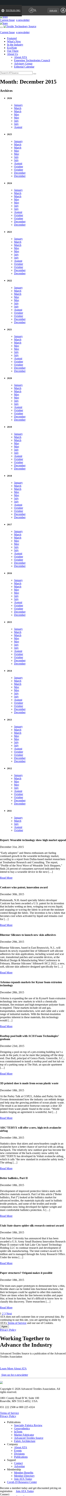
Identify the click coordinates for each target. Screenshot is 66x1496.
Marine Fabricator (24, 1434)
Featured (12, 38)
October (18, 166)
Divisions (19, 1453)
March (17, 108)
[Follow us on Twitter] (22, 1494)
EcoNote (12, 47)
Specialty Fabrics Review (28, 1425)
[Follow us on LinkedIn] (19, 1494)
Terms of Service (17, 1322)
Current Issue (7, 20)
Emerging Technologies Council (32, 60)
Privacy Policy (8, 1329)
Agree (4, 1326)
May (16, 114)
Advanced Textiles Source (28, 1437)
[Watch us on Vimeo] (26, 1494)
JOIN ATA (53, 11)
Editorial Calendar (24, 66)
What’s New (14, 41)
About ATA (20, 57)
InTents (18, 1431)
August (18, 127)
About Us (12, 54)
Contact (18, 1463)
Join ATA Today (23, 1478)
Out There (12, 50)
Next (9, 1313)
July (16, 120)
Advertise (19, 1466)
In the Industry (15, 44)
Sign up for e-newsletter (14, 1374)
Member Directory (24, 1475)
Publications (21, 1456)
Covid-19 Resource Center (22, 1482)
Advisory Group (23, 63)
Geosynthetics (22, 1428)
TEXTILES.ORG (13, 10)
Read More (6, 877)
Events (18, 1450)
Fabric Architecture (24, 1441)
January (18, 105)
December (20, 172)
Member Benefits (23, 1472)
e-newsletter (23, 20)
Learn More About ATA (13, 1368)
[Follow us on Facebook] (15, 1494)
